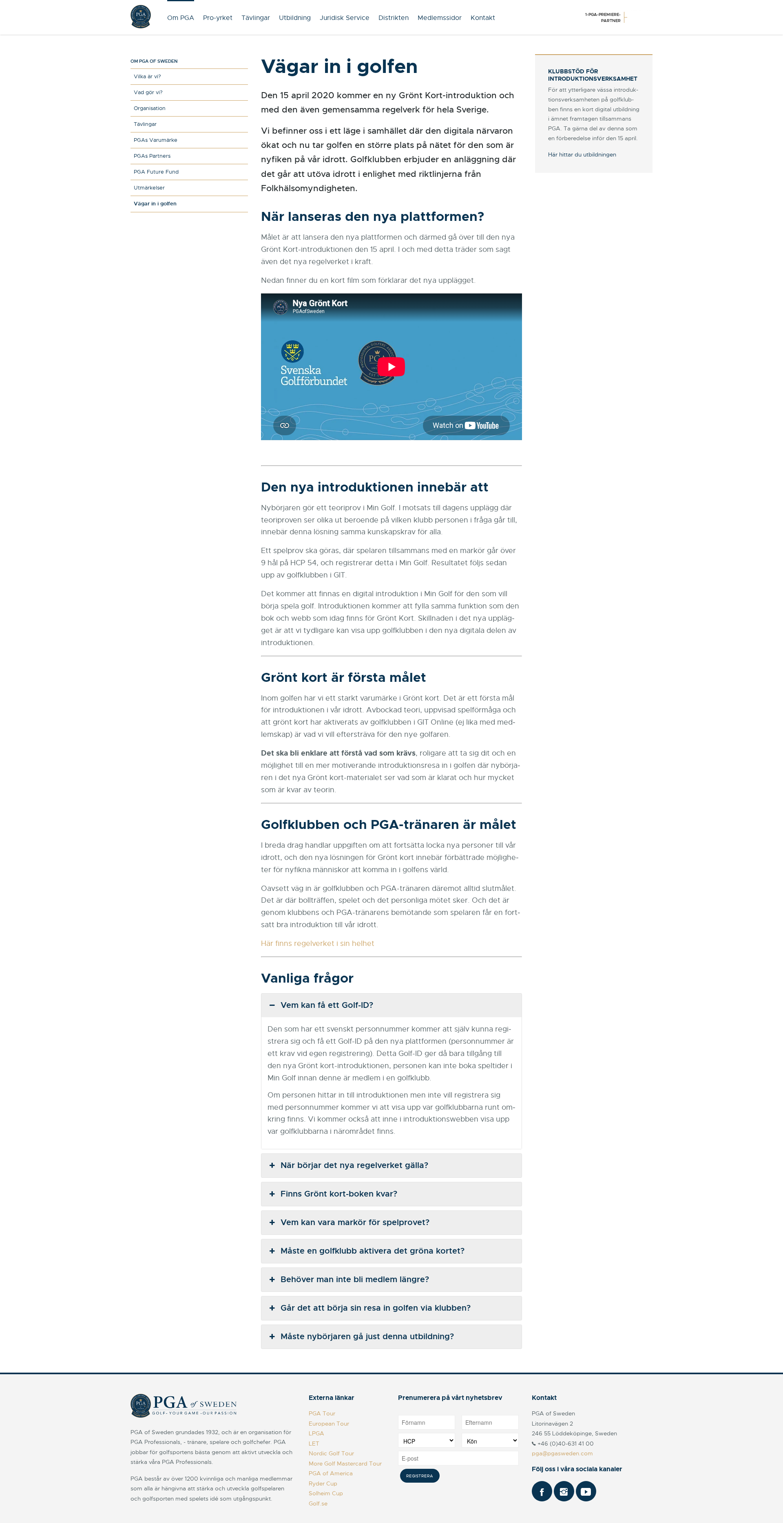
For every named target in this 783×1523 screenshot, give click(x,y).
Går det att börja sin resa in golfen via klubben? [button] (376, 1308)
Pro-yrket (217, 18)
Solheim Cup (326, 1493)
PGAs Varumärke (155, 140)
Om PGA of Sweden (153, 61)
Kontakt (483, 18)
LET (314, 1443)
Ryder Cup (323, 1483)
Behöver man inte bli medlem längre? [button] (355, 1279)
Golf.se (318, 1503)
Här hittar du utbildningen (582, 154)
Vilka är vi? (147, 76)
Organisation (150, 108)
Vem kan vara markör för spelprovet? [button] (355, 1222)
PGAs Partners (152, 155)
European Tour (329, 1423)
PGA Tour (322, 1413)
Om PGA (180, 18)
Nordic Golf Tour (331, 1453)
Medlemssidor (440, 18)
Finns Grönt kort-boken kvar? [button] (339, 1194)
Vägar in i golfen (155, 203)
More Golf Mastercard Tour (345, 1463)
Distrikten (393, 18)
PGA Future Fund (156, 171)
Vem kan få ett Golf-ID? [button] (327, 1005)
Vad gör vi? (148, 92)
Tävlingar (255, 18)
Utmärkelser (149, 187)
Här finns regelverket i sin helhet (318, 943)
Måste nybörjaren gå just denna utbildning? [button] (367, 1336)
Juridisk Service (344, 18)
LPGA (316, 1433)
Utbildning (295, 18)
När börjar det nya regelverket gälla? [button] (354, 1165)
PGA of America (331, 1473)
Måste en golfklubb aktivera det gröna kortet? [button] (372, 1251)
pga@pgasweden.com (562, 1453)
